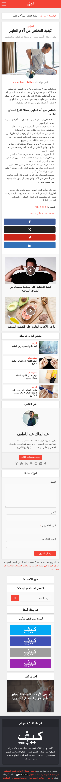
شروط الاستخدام (19, 778)
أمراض (43, 16)
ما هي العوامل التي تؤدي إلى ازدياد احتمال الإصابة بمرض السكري (25, 393)
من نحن (50, 778)
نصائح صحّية (32, 358)
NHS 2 (38, 207)
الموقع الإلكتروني (48, 539)
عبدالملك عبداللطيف (14, 37)
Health (51, 213)
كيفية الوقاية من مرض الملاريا (24, 346)
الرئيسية (52, 16)
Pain (44, 213)
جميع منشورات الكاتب (30, 457)
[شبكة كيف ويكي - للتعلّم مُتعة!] (30, 737)
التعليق (53, 482)
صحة (32, 213)
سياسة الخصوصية (36, 778)
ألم (38, 213)
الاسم (52, 512)
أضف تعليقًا (38, 37)
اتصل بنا (6, 778)
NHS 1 (45, 207)
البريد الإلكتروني (48, 525)
